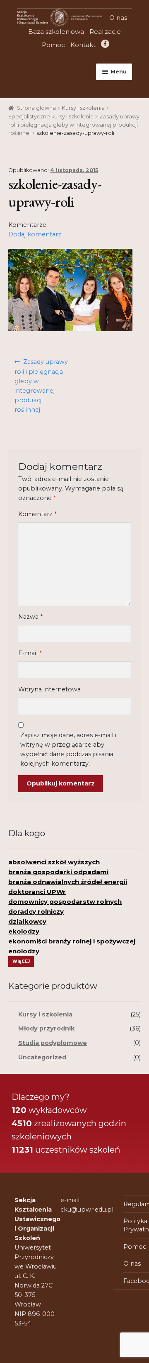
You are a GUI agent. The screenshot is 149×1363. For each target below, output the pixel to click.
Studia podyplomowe (52, 1043)
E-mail (30, 653)
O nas (118, 17)
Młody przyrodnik (46, 1028)
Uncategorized (42, 1057)
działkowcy (27, 921)
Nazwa (30, 616)
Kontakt (83, 45)
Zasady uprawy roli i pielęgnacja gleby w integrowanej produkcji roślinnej (73, 124)
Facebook (104, 45)
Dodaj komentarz (34, 234)
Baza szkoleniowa (56, 31)
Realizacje (105, 31)
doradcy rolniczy (36, 911)
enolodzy (23, 951)
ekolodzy (23, 931)
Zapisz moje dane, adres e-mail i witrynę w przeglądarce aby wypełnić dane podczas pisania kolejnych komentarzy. (68, 749)
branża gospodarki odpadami (58, 872)
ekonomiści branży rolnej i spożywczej (71, 941)
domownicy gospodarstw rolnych (65, 902)
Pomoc (53, 45)
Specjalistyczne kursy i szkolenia (51, 116)
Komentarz (37, 514)
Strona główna (36, 108)
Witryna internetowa (49, 689)
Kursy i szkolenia (83, 108)
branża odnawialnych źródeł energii (67, 882)
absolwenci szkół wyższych (54, 862)
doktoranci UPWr (37, 892)
